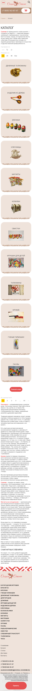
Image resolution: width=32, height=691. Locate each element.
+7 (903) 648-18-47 (7, 667)
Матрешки (5, 618)
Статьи (3, 650)
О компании (4, 645)
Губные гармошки (8, 593)
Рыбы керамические (9, 628)
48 (11, 56)
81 (24, 400)
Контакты (4, 655)
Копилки (4, 613)
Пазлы (3, 626)
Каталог (3, 648)
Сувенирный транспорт (10, 633)
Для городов (6, 598)
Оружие (4, 623)
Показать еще (16, 389)
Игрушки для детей (8, 603)
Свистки (4, 631)
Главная (3, 18)
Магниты (4, 616)
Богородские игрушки (10, 585)
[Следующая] (28, 401)
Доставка (4, 653)
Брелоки (4, 590)
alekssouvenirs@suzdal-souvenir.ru (15, 670)
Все (16, 56)
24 (7, 56)
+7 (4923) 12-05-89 (7, 661)
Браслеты (5, 588)
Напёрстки (5, 621)
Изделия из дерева (8, 605)
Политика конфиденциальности (19, 680)
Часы (3, 639)
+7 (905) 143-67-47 (10, 10)
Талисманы (5, 636)
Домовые (4, 600)
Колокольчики (7, 611)
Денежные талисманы (10, 595)
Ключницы (5, 608)
